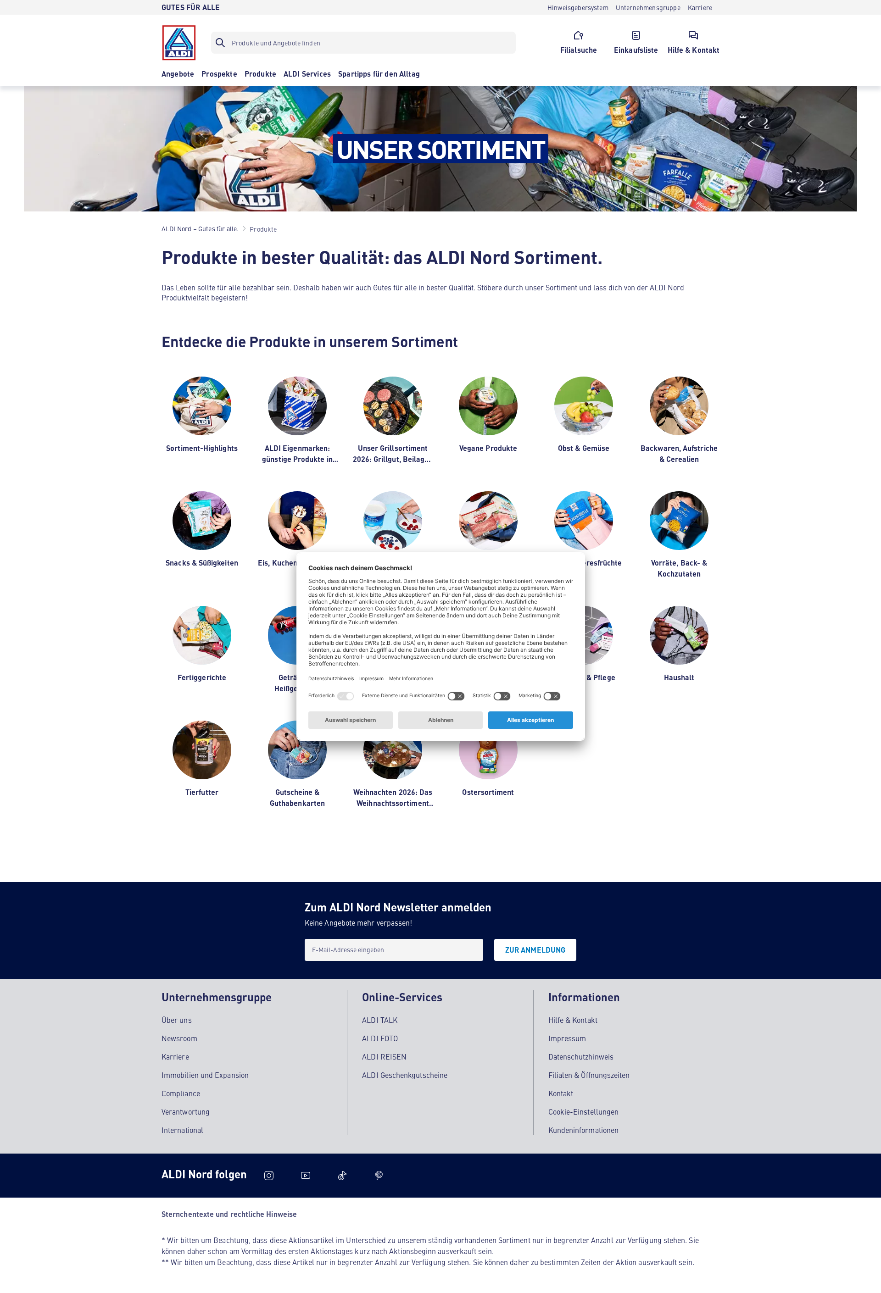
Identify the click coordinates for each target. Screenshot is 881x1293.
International (182, 1130)
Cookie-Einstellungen (583, 1111)
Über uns (177, 1020)
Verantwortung (186, 1111)
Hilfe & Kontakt (572, 1020)
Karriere (175, 1056)
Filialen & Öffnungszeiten (589, 1075)
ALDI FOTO (380, 1038)
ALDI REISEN (384, 1056)
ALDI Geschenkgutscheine (404, 1075)
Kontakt (561, 1093)
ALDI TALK (379, 1020)
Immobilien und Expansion (205, 1075)
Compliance (181, 1093)
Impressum (567, 1038)
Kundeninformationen (583, 1130)
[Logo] (179, 42)
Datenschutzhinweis (580, 1056)
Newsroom (179, 1038)
